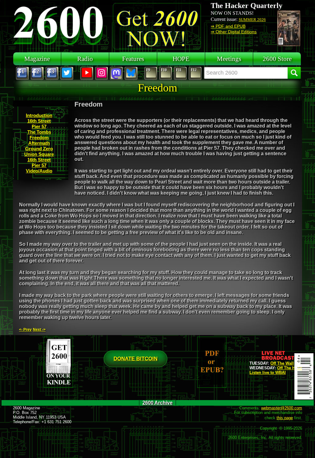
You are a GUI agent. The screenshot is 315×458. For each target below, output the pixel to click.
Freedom (39, 137)
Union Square (39, 154)
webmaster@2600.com (281, 408)
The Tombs (39, 132)
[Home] (59, 24)
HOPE (181, 58)
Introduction (39, 115)
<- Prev (25, 329)
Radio (85, 58)
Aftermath (39, 143)
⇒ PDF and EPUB (228, 26)
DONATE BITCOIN (136, 359)
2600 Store (277, 58)
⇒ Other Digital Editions (234, 31)
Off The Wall (282, 363)
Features (133, 58)
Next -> (39, 329)
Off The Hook (289, 368)
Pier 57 (39, 126)
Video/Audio (39, 170)
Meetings (229, 58)
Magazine (37, 58)
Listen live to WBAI (267, 372)
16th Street (39, 121)
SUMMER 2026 (252, 19)
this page (285, 417)
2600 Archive (157, 402)
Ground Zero (39, 148)
